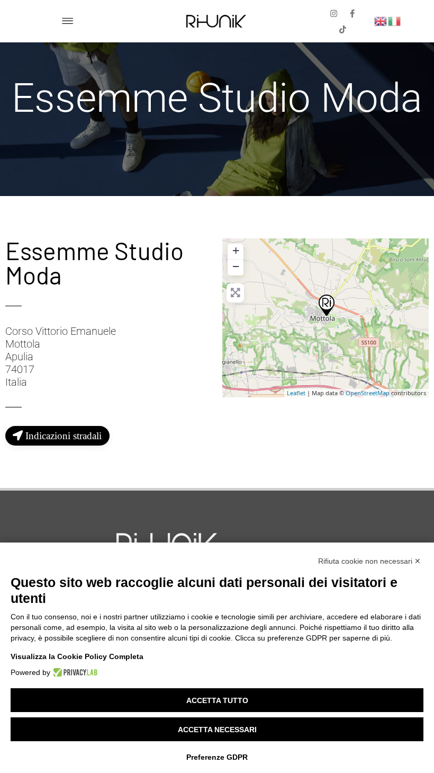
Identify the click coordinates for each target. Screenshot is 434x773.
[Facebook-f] (352, 13)
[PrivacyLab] (73, 672)
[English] (381, 20)
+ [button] (235, 250)
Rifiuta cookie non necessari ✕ (369, 561)
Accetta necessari (217, 729)
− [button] (235, 266)
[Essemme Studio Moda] (326, 304)
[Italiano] (395, 20)
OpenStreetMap (368, 393)
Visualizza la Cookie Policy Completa (77, 656)
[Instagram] (333, 13)
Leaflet (296, 393)
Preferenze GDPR (217, 757)
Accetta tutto (217, 700)
